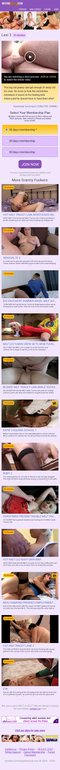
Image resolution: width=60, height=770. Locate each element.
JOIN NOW (30, 164)
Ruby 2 (7, 473)
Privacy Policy (27, 749)
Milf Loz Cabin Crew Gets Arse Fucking (30, 344)
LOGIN (47, 9)
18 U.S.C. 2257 (45, 749)
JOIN (56, 9)
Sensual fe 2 (11, 257)
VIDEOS (22, 9)
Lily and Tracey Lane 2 (18, 645)
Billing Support (13, 752)
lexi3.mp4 (30, 106)
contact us (35, 708)
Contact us (10, 749)
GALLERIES (35, 9)
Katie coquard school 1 (20, 430)
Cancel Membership (34, 752)
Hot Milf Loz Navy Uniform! (22, 559)
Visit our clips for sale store (30, 730)
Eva (5, 688)
